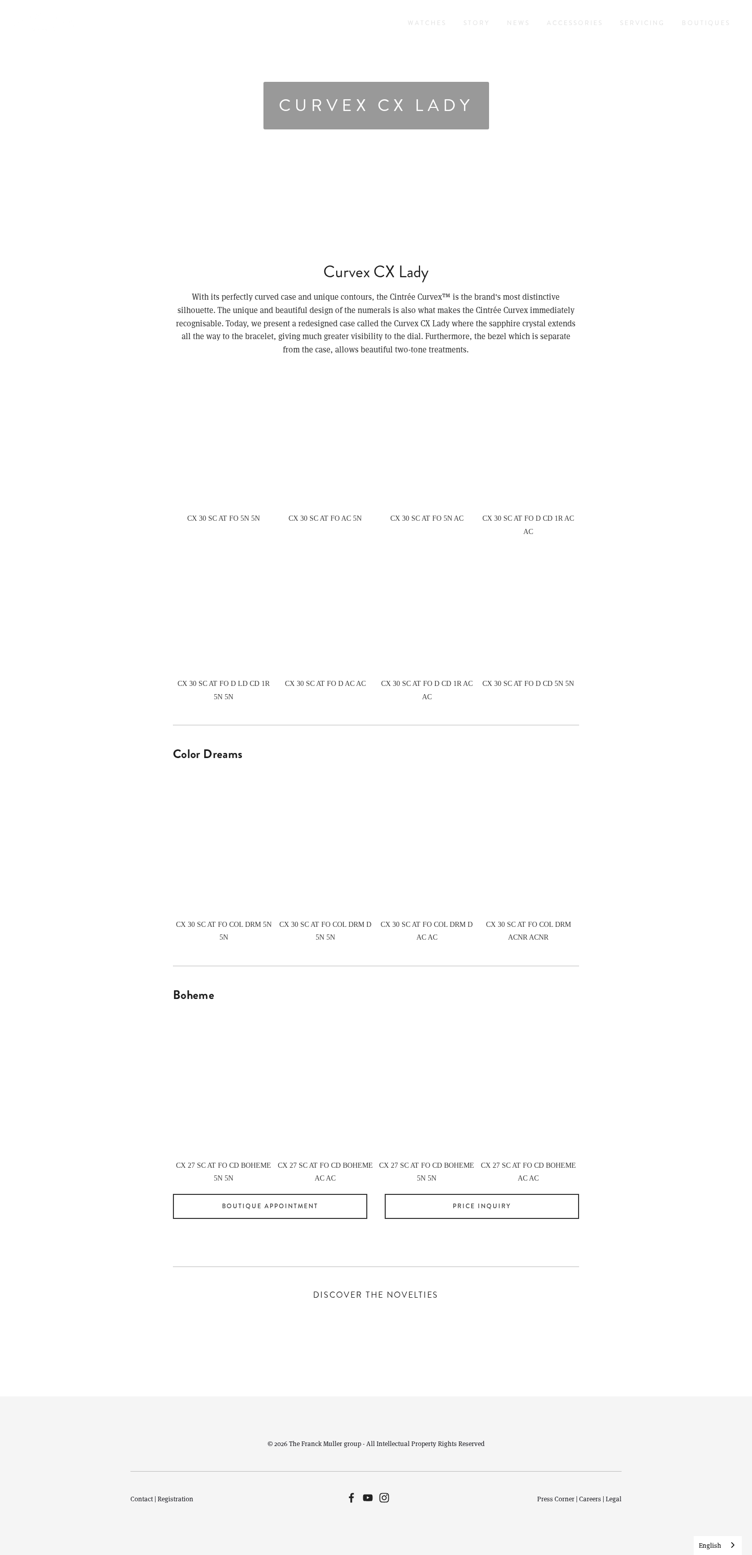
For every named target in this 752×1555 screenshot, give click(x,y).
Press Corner (555, 1498)
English (710, 1545)
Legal (614, 1498)
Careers (590, 1498)
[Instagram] (384, 1498)
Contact (141, 1498)
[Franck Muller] (368, 1498)
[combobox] (718, 1545)
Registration (175, 1498)
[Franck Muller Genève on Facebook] (351, 1498)
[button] (224, 440)
